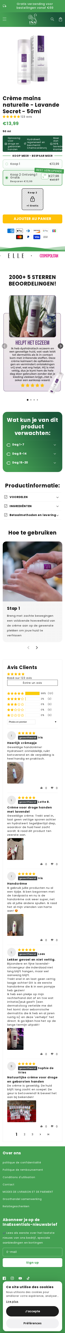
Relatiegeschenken (16, 1206)
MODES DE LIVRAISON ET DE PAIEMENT (28, 1192)
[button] (53, 19)
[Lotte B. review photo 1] (15, 849)
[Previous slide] (4, 346)
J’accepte (32, 1311)
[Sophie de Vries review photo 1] (21, 1111)
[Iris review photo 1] (15, 773)
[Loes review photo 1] (15, 1039)
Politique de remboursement (23, 1170)
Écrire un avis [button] (32, 683)
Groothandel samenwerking (22, 1199)
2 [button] (24, 1134)
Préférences (32, 1323)
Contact (8, 1184)
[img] (26, 733)
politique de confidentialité (22, 1162)
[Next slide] (60, 346)
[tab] (27, 399)
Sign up (32, 1262)
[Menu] (4, 19)
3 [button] (32, 1134)
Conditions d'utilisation (19, 1177)
